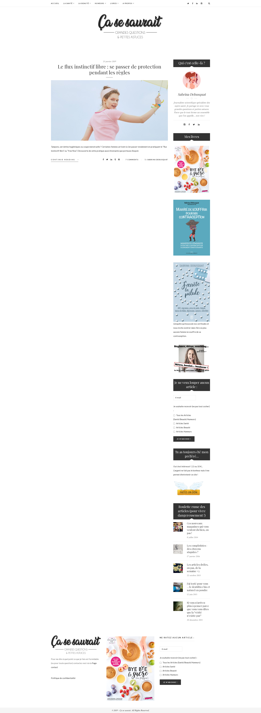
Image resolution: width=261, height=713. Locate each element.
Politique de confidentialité (63, 678)
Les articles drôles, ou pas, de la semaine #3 (197, 568)
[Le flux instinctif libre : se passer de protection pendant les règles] (109, 110)
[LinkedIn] (197, 3)
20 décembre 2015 (195, 620)
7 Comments (132, 159)
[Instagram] (201, 3)
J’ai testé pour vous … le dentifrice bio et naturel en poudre (198, 587)
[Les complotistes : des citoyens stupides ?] (178, 549)
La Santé (67, 3)
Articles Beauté (183, 427)
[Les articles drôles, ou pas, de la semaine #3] (178, 568)
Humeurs (99, 3)
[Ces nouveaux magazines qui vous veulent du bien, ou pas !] (178, 527)
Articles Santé (182, 423)
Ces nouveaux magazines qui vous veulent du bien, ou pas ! (198, 528)
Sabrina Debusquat (157, 159)
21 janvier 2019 (109, 61)
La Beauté (83, 3)
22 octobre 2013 (194, 575)
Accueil (55, 3)
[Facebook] (192, 3)
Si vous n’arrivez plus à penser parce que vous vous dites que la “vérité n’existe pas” (198, 609)
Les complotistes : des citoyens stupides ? (197, 549)
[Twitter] (188, 3)
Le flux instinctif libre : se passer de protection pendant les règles (109, 69)
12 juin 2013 (192, 594)
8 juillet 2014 (192, 537)
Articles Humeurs (184, 431)
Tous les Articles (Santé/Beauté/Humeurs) (184, 417)
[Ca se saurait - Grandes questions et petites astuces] (130, 26)
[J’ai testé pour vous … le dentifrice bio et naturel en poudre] (178, 587)
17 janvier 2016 (193, 556)
